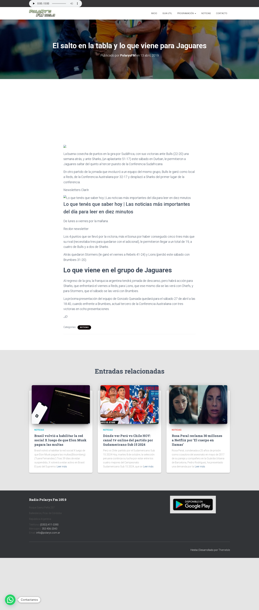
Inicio (154, 13)
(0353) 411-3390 (49, 524)
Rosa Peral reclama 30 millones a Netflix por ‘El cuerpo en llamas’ (197, 440)
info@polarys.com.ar (48, 532)
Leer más (62, 466)
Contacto (221, 13)
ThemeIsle (224, 550)
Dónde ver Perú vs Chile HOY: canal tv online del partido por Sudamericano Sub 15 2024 (128, 440)
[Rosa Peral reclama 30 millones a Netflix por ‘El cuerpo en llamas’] (198, 404)
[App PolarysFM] (193, 504)
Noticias (206, 13)
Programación (185, 13)
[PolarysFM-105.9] (42, 13)
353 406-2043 (49, 528)
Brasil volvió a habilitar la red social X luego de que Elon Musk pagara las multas (60, 440)
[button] (195, 13)
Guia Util (167, 13)
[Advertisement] (129, 105)
